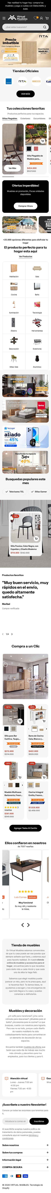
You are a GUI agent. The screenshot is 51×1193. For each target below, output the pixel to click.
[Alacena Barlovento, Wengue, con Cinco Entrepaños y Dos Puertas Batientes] (17, 785)
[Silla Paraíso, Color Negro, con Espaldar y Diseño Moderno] (25, 528)
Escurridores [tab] (39, 118)
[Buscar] (44, 27)
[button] (19, 64)
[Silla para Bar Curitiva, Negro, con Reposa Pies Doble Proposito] (6, 729)
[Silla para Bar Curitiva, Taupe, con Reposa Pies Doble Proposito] (13, 714)
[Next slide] (48, 51)
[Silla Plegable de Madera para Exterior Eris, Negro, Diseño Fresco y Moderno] (36, 134)
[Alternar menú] (4, 18)
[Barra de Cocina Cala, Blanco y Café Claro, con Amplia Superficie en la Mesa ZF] (37, 714)
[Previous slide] (3, 51)
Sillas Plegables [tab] (9, 118)
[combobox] (25, 27)
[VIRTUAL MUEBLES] (19, 224)
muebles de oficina (33, 1047)
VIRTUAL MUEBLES (19, 1185)
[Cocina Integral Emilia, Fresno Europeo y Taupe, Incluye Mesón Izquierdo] (37, 771)
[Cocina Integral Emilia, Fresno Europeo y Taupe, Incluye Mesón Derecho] (37, 785)
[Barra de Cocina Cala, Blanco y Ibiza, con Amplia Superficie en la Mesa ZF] (41, 729)
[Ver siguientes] (46, 729)
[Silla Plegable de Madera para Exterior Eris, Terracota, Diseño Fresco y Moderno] (36, 149)
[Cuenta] (41, 18)
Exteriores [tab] (25, 118)
